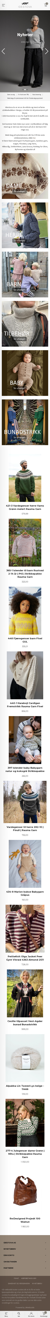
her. (34, 138)
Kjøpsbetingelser (28, 1278)
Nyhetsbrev (37, 1283)
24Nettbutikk (29, 1307)
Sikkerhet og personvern (19, 1283)
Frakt (16, 1278)
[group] (25, 51)
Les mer (30, 1300)
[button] (47, 51)
